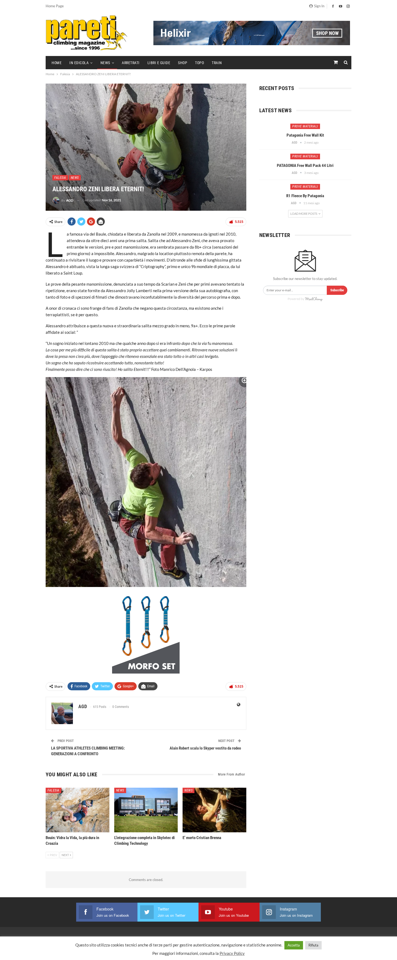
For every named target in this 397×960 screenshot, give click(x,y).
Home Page (55, 6)
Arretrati (131, 63)
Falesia (60, 178)
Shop (182, 63)
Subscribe (337, 290)
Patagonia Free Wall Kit (305, 135)
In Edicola (79, 63)
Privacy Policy (232, 953)
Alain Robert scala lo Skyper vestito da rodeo (205, 748)
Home (57, 63)
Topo (199, 63)
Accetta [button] (294, 945)
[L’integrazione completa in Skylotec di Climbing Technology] (146, 810)
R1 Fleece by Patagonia (305, 195)
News (105, 63)
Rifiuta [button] (313, 945)
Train (217, 63)
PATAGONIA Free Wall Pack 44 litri (305, 165)
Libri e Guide (158, 63)
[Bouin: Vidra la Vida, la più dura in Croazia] (77, 810)
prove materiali (305, 126)
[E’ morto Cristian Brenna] (214, 810)
